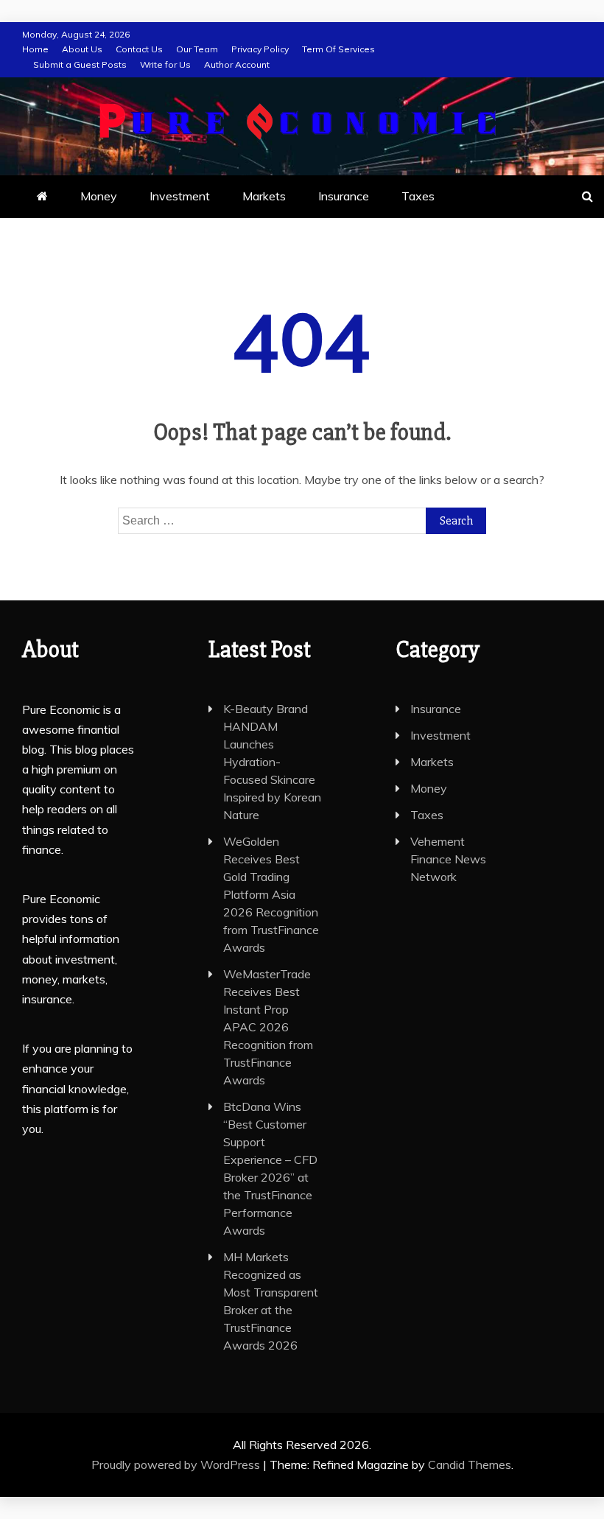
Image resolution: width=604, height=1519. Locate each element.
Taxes (418, 196)
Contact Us (139, 49)
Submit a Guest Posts (80, 64)
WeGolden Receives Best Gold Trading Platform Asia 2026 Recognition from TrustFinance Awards (271, 894)
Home (35, 49)
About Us (82, 49)
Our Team (197, 49)
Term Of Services (338, 49)
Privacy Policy (260, 49)
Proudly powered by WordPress (177, 1464)
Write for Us (165, 64)
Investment (180, 196)
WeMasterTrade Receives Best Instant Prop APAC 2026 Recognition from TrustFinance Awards (268, 1027)
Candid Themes (469, 1464)
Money (98, 196)
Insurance (343, 196)
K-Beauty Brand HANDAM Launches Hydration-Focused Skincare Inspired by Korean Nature (272, 761)
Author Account (237, 64)
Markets (264, 196)
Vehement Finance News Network (448, 859)
